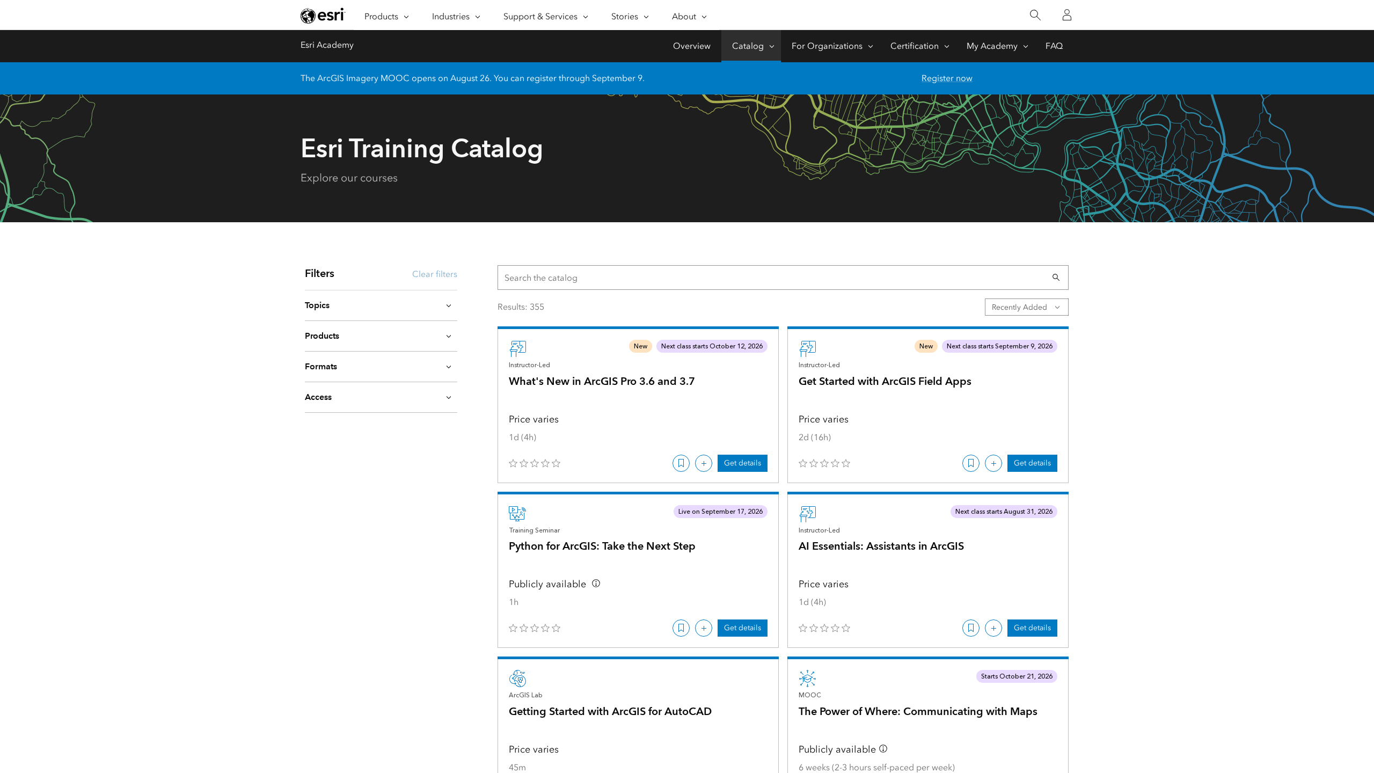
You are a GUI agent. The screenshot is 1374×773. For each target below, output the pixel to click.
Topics (317, 305)
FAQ (1054, 46)
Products (322, 336)
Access (318, 397)
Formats (321, 366)
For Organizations (827, 46)
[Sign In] (1067, 15)
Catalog (748, 46)
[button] (1056, 277)
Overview (692, 46)
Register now (947, 78)
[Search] (1035, 15)
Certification (914, 46)
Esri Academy (327, 45)
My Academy (992, 46)
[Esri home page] (323, 15)
